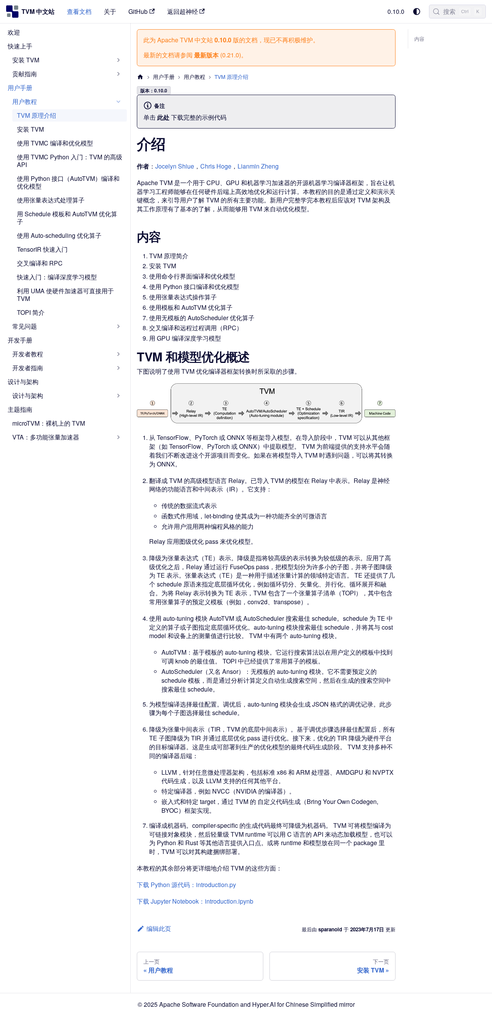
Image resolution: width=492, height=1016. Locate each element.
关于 (110, 11)
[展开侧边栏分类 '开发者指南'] (118, 368)
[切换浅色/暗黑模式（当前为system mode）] (417, 11)
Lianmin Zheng (258, 166)
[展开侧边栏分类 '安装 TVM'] (118, 60)
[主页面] (140, 76)
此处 (163, 117)
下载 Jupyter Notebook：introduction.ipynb (195, 901)
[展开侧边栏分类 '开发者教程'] (118, 354)
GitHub (138, 11)
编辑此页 (158, 928)
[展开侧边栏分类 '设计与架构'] (118, 395)
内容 (419, 38)
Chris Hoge (215, 166)
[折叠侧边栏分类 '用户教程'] (118, 101)
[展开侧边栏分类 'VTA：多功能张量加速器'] (118, 437)
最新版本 (206, 54)
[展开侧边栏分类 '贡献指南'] (118, 74)
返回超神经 (182, 11)
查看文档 (79, 11)
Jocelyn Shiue (174, 166)
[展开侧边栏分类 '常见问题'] (118, 326)
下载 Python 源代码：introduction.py (186, 884)
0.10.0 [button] (395, 11)
